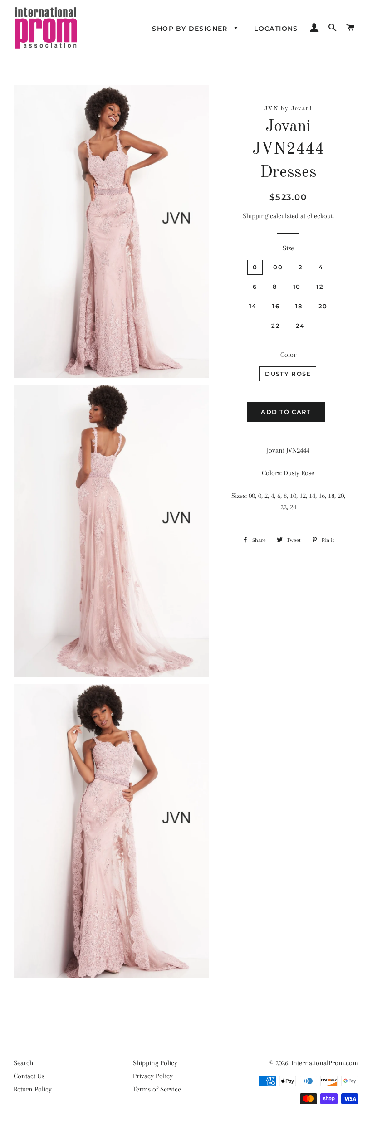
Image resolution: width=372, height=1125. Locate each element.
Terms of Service (157, 1089)
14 (253, 306)
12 (319, 286)
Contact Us (29, 1076)
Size (288, 248)
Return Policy (33, 1089)
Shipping (255, 216)
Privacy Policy (153, 1076)
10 (297, 286)
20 (323, 306)
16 (275, 306)
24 (300, 325)
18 (299, 306)
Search (23, 1063)
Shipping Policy (155, 1063)
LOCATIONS (276, 28)
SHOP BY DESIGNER (191, 28)
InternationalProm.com (324, 1063)
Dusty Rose (288, 373)
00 (278, 267)
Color (288, 355)
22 (275, 325)
